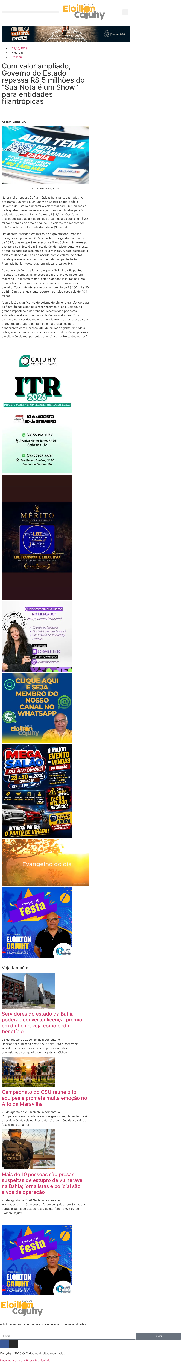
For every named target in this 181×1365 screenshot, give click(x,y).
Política (17, 57)
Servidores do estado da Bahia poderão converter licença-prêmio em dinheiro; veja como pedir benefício (42, 1023)
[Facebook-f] (4, 1344)
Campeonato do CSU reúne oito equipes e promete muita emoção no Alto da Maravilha (44, 1098)
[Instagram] (13, 1344)
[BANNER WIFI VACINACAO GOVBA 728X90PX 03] (66, 40)
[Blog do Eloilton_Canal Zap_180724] (37, 742)
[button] (30, 12)
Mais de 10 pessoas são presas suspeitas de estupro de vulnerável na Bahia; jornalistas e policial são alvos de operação (43, 1183)
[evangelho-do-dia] (45, 885)
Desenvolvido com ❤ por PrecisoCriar (25, 1360)
